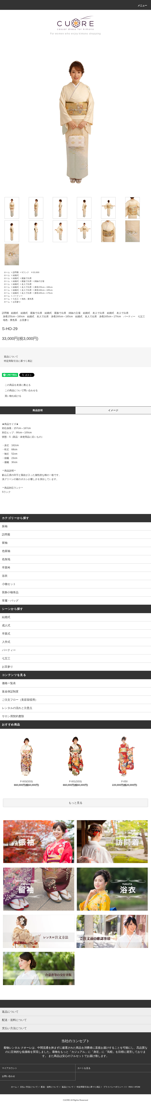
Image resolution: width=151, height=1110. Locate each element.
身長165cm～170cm (43, 293)
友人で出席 (26, 284)
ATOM (137, 1087)
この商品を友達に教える (18, 385)
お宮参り (17, 302)
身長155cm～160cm (43, 287)
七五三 (16, 299)
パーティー (18, 296)
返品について (11, 356)
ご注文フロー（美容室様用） (20, 699)
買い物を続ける (13, 396)
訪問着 (16, 272)
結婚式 (16, 275)
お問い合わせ (8, 1076)
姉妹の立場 (39, 281)
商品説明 (38, 410)
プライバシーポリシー (113, 1087)
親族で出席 (26, 278)
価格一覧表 (9, 683)
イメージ (113, 410)
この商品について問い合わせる (21, 390)
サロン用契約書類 (13, 716)
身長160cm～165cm (43, 290)
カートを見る (83, 1068)
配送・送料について (50, 1087)
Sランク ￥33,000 (30, 272)
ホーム (7, 272)
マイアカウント (9, 1068)
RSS (131, 1087)
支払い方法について (29, 1087)
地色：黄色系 (27, 299)
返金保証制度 (10, 691)
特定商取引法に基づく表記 (18, 361)
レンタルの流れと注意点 (17, 708)
